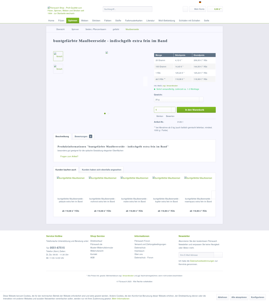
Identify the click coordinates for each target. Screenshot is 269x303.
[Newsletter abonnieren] (218, 255)
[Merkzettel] (185, 9)
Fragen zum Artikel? (69, 156)
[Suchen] (149, 9)
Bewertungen (83, 136)
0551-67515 (57, 247)
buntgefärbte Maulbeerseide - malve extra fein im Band (134, 200)
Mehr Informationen (120, 298)
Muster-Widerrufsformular (101, 247)
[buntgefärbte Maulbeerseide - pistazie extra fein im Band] (71, 186)
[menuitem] (127, 9)
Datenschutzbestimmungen (202, 260)
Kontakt (93, 254)
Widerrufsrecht (96, 250)
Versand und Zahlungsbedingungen (150, 244)
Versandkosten (128, 275)
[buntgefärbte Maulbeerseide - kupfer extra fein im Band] (166, 186)
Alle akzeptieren (239, 297)
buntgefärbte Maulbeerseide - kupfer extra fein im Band (166, 200)
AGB (92, 257)
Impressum (139, 250)
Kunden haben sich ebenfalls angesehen (101, 169)
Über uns (138, 254)
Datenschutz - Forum (143, 257)
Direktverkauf (96, 240)
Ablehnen (222, 297)
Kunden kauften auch (65, 169)
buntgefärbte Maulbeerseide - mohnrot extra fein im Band (102, 200)
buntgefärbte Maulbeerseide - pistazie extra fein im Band (71, 200)
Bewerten (169, 116)
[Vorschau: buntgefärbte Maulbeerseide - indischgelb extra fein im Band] (58, 56)
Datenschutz (140, 247)
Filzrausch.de (96, 244)
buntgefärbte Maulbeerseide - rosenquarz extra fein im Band (198, 200)
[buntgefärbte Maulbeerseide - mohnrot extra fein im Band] (103, 186)
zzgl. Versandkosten (170, 85)
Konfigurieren (257, 297)
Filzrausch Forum (142, 240)
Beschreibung (62, 136)
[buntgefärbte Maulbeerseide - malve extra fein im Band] (134, 186)
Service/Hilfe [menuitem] (215, 2)
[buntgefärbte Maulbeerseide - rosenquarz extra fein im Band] (198, 186)
